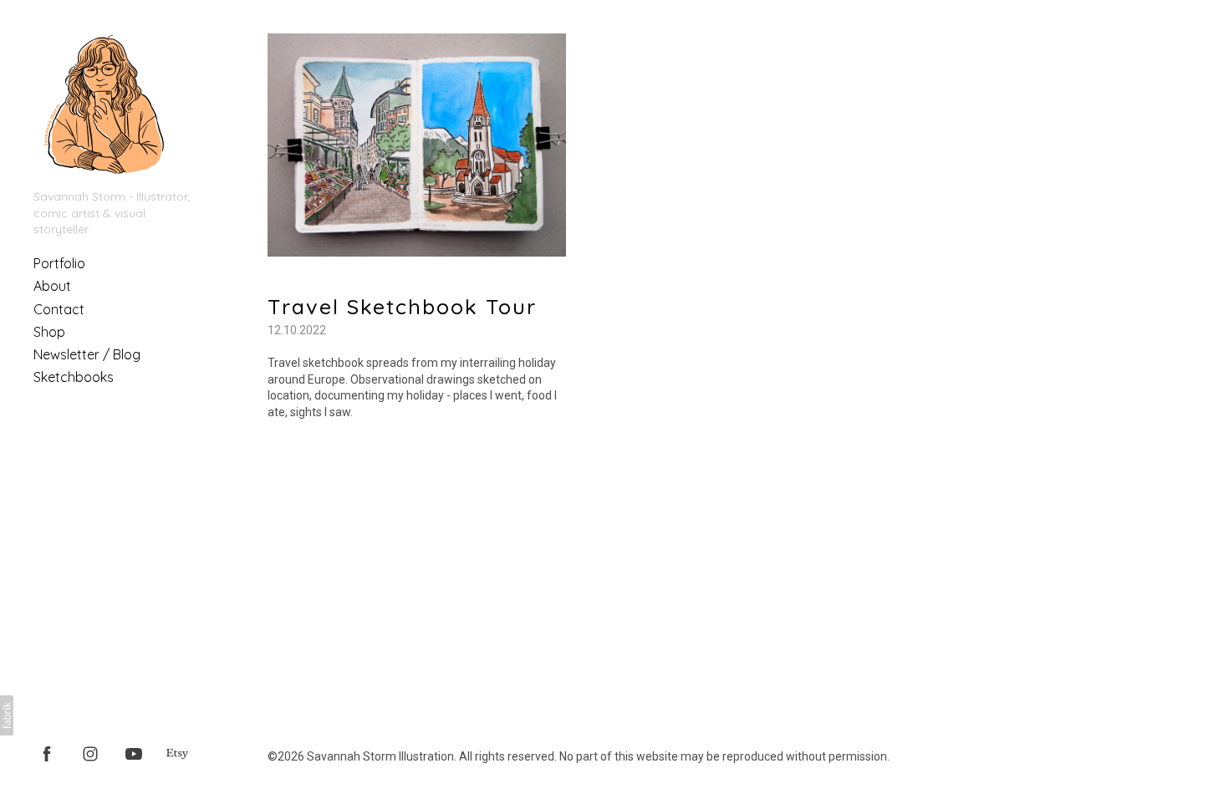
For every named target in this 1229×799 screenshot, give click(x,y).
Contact (58, 309)
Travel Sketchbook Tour (402, 306)
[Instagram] (90, 753)
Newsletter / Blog (86, 354)
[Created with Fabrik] (6, 715)
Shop (49, 331)
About (52, 285)
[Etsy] (177, 753)
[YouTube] (133, 753)
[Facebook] (46, 753)
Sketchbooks (73, 377)
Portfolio (59, 263)
